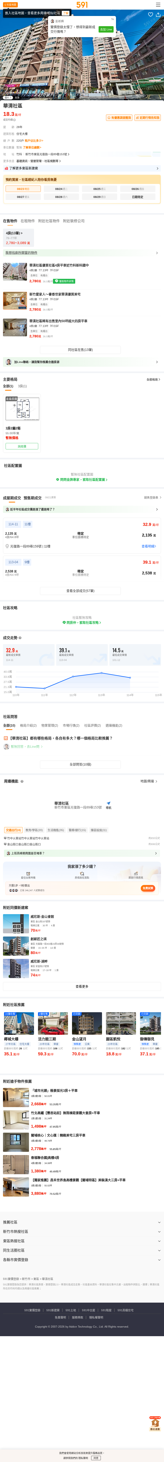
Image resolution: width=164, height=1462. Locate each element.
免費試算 (148, 888)
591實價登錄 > (12, 1278)
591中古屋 (88, 1310)
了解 (65, 13)
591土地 (71, 1310)
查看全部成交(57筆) (80, 591)
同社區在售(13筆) (80, 350)
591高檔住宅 (126, 1310)
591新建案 (53, 1310)
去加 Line (106, 29)
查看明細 (148, 546)
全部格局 (152, 379)
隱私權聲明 (96, 1317)
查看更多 (82, 986)
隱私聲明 (83, 1458)
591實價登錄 (32, 1310)
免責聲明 (60, 1317)
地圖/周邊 (147, 781)
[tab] (12, 498)
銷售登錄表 (151, 497)
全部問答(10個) (80, 764)
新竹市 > (27, 1278)
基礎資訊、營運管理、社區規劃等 (37, 161)
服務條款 (77, 1317)
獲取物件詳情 (66, 281)
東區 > (37, 1278)
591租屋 (106, 1310)
